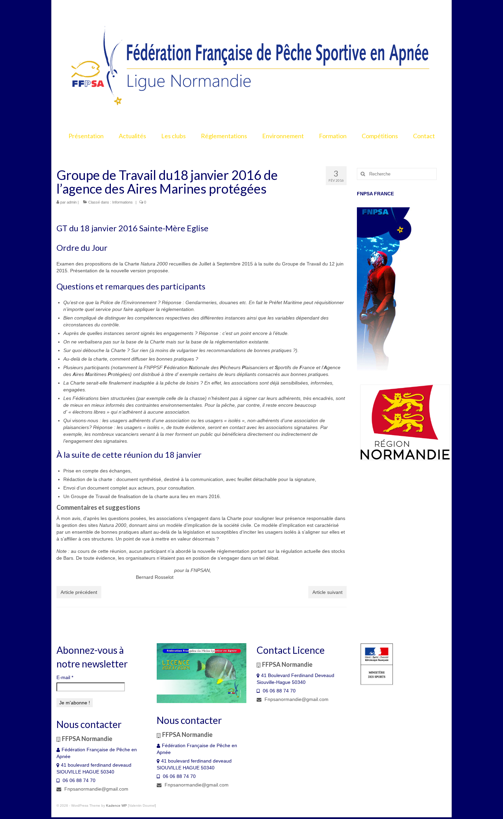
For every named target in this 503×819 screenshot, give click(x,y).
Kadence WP (116, 805)
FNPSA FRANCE (375, 193)
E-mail (64, 677)
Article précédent (79, 592)
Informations (122, 202)
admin (72, 202)
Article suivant (327, 592)
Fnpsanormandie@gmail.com (95, 789)
